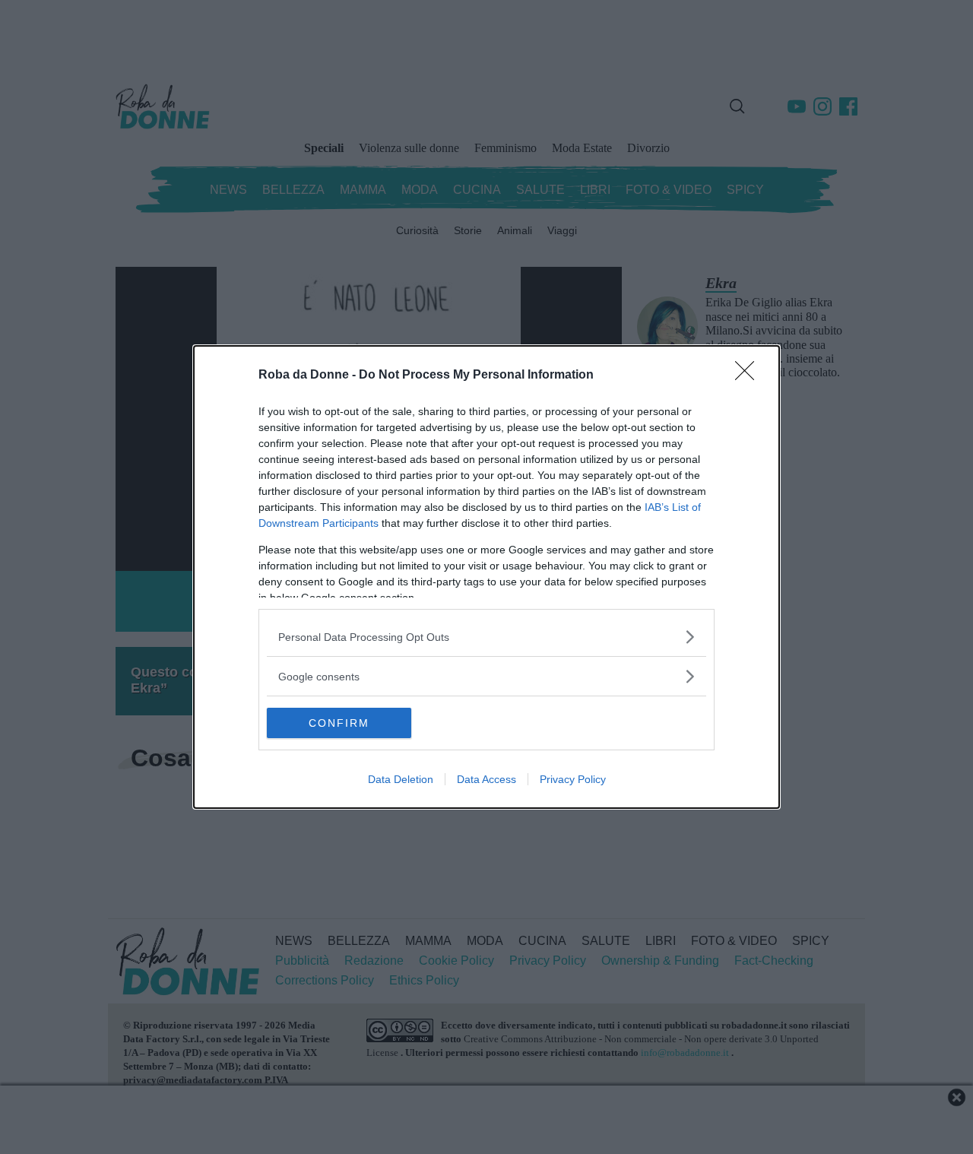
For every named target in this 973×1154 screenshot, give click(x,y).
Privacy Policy (573, 779)
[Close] (749, 375)
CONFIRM (339, 723)
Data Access (486, 779)
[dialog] (486, 577)
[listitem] (486, 637)
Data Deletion (400, 779)
